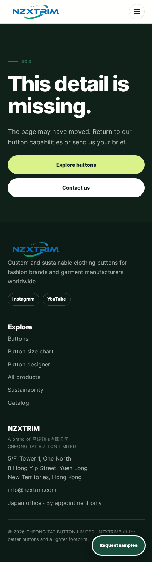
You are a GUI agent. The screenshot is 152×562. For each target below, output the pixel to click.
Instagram (23, 299)
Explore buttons (76, 165)
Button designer (29, 364)
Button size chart (31, 351)
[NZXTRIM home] (36, 11)
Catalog (18, 402)
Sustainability (25, 389)
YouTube (56, 299)
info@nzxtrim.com (32, 489)
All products (24, 377)
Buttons (18, 338)
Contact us (76, 188)
